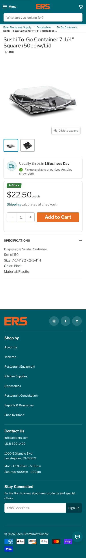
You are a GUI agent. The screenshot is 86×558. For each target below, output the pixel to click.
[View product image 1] (11, 145)
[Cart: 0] (81, 6)
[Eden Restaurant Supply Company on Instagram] (54, 321)
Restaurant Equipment (19, 366)
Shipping (14, 204)
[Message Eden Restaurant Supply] (77, 536)
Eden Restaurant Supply (17, 27)
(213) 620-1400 (15, 443)
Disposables (44, 27)
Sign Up (73, 508)
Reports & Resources (19, 405)
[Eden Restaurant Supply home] (43, 6)
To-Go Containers (67, 27)
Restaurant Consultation (21, 395)
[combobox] (43, 17)
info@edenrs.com (16, 437)
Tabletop (10, 357)
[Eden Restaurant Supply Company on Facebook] (65, 321)
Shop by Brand (14, 415)
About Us (10, 347)
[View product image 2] (27, 145)
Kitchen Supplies (15, 376)
